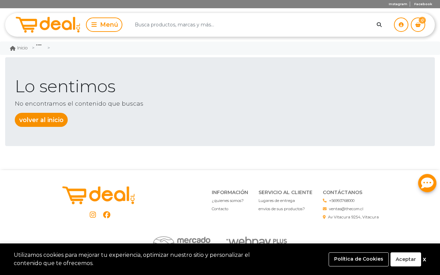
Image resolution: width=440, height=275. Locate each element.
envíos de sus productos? (281, 208)
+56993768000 (341, 200)
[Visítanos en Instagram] (93, 214)
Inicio (22, 47)
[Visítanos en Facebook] (106, 214)
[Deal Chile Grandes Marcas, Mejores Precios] (44, 24)
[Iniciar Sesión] (401, 24)
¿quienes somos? (228, 200)
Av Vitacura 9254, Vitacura (353, 217)
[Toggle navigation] (104, 24)
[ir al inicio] (100, 195)
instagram (398, 4)
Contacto (220, 208)
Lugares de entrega (276, 200)
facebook (423, 4)
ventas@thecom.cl (346, 208)
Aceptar (406, 259)
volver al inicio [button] (41, 119)
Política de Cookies (358, 259)
